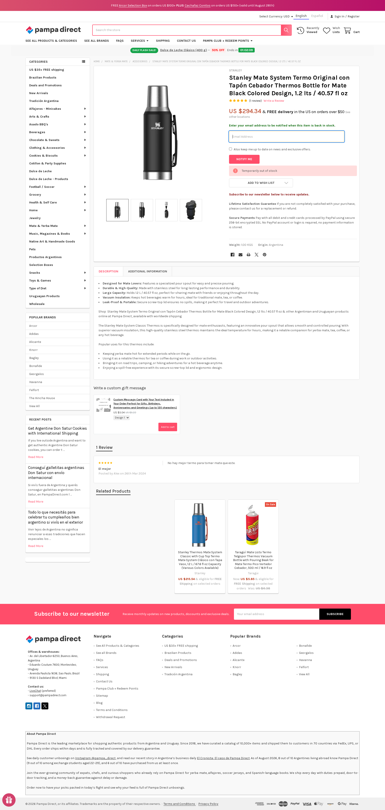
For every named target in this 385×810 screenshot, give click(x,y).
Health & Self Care (43, 202)
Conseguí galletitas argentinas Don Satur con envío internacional (56, 472)
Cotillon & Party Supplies (47, 163)
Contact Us (186, 41)
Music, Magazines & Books (49, 234)
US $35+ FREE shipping (46, 70)
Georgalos (36, 374)
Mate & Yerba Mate (43, 226)
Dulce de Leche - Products (48, 179)
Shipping (163, 41)
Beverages (37, 132)
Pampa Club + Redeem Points (226, 41)
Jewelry (35, 218)
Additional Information (147, 271)
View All (34, 406)
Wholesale (37, 304)
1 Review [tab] (104, 447)
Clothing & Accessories (47, 148)
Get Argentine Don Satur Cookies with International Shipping (57, 431)
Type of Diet (37, 288)
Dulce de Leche (40, 171)
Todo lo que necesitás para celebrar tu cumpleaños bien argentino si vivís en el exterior (55, 517)
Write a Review (274, 101)
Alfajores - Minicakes (45, 109)
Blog (99, 703)
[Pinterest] (264, 254)
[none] (160, 132)
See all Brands (96, 41)
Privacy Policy (208, 804)
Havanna (35, 382)
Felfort (34, 390)
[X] (256, 254)
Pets (32, 249)
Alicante (35, 342)
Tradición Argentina (44, 101)
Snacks (34, 273)
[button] (261, 182)
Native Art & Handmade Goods (52, 241)
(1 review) (255, 101)
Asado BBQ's (38, 124)
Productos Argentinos (45, 257)
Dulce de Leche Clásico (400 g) (183, 50)
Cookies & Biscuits (43, 155)
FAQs (120, 41)
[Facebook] (232, 254)
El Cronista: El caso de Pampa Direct (223, 758)
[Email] (240, 254)
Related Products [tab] (113, 491)
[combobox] (192, 30)
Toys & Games (40, 280)
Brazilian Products (42, 77)
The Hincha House (42, 398)
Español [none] (317, 16)
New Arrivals (38, 93)
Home (33, 210)
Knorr (33, 350)
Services (138, 41)
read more (35, 457)
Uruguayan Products (44, 296)
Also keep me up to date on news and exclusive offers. (272, 149)
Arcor (33, 326)
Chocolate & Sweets (44, 140)
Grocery (35, 195)
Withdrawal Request (110, 717)
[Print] (248, 254)
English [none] (301, 16)
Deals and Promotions (45, 85)
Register (354, 16)
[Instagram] (28, 705)
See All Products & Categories (51, 41)
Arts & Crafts (39, 116)
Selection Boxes (41, 265)
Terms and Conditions (112, 710)
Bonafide (35, 366)
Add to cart (167, 427)
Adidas (34, 334)
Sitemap (102, 696)
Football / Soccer (42, 187)
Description (108, 271)
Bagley (34, 358)
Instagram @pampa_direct (95, 758)
